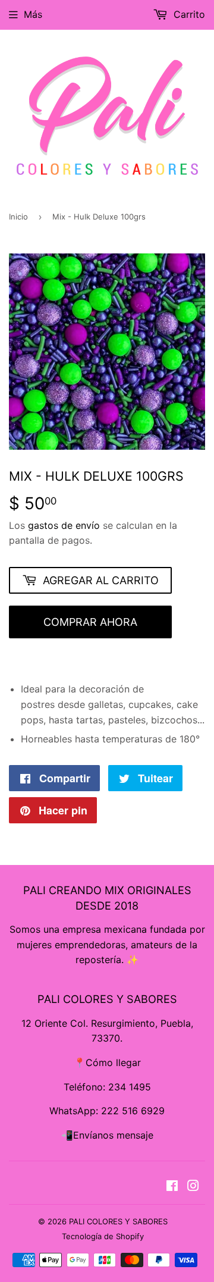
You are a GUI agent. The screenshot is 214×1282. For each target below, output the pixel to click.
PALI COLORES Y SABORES (118, 1221)
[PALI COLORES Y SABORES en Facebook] (172, 1187)
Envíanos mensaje (113, 1135)
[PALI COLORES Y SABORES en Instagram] (193, 1187)
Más (33, 14)
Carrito (188, 14)
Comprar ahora (90, 622)
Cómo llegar (113, 1062)
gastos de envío (64, 525)
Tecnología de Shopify (103, 1236)
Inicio (18, 216)
